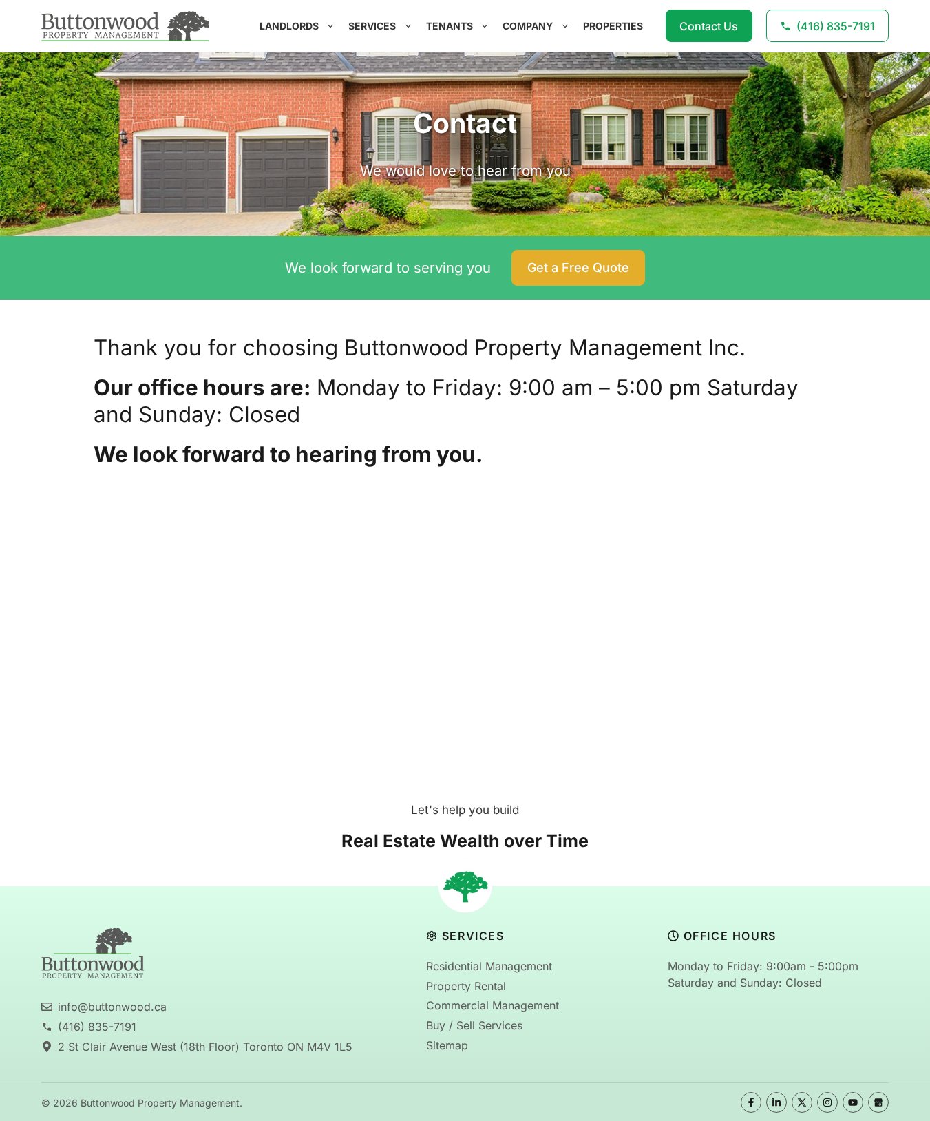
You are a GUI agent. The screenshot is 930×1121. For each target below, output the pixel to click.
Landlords (289, 26)
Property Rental (466, 986)
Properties (613, 26)
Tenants (449, 26)
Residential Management (489, 966)
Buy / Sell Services (474, 1025)
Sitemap (447, 1045)
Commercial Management (492, 1005)
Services (372, 26)
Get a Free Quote (578, 267)
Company (528, 26)
